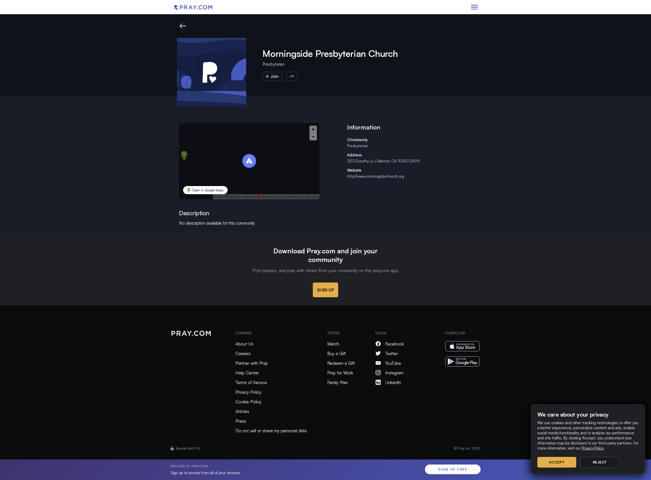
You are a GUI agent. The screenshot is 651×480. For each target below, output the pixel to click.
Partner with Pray (251, 363)
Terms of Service (251, 382)
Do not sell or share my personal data (271, 430)
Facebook (394, 343)
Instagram (394, 372)
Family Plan (337, 382)
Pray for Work (340, 372)
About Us (244, 343)
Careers (242, 353)
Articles (242, 411)
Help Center (247, 372)
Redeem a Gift (341, 363)
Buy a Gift (336, 353)
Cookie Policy (248, 401)
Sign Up (325, 289)
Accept (557, 462)
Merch (333, 343)
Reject (600, 462)
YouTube (393, 363)
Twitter (391, 353)
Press (240, 421)
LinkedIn (393, 382)
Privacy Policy (248, 392)
